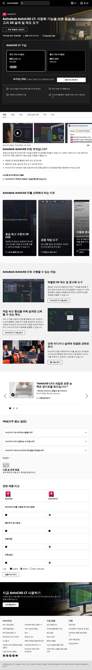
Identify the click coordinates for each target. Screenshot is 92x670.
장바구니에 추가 (71, 80)
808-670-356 (34, 36)
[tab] (18, 133)
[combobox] (35, 3)
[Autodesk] (13, 3)
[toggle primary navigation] (5, 3)
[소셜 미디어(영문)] (10, 655)
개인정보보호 (7, 664)
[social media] (10, 655)
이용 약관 (33, 664)
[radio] (26, 60)
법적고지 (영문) (42, 664)
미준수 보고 (25, 664)
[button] (46, 432)
